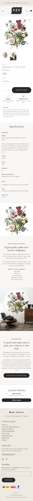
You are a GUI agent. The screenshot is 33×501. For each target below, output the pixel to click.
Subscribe (8, 480)
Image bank (5, 438)
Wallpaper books (7, 436)
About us (4, 425)
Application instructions (16, 375)
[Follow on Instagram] (3, 459)
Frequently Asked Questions (11, 427)
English (15, 493)
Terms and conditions (17, 497)
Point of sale (5, 433)
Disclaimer (25, 497)
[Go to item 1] (5, 54)
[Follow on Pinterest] (6, 459)
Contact (4, 440)
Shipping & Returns (8, 429)
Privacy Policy (9, 497)
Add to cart (21, 90)
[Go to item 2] (13, 56)
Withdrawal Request (8, 431)
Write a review (16, 400)
